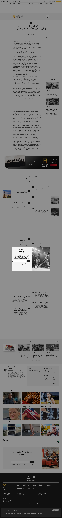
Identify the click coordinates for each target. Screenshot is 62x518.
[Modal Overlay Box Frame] (31, 259)
